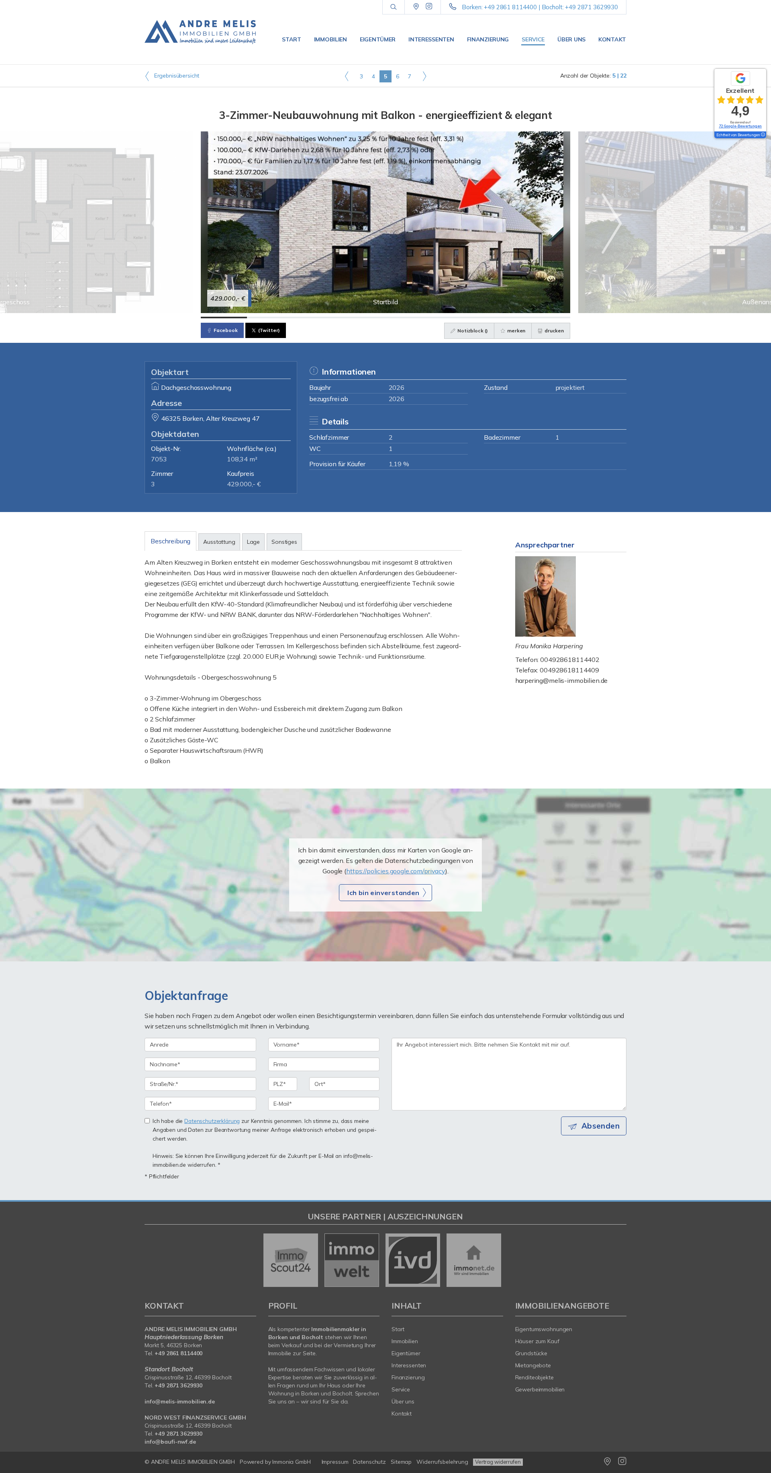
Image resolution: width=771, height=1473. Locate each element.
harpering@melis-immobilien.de (561, 680)
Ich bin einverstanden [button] (383, 893)
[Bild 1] (224, 317)
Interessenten (431, 39)
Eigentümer (378, 39)
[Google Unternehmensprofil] (416, 7)
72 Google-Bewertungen (740, 126)
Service (533, 39)
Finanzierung (488, 39)
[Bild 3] (316, 317)
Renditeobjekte (534, 1377)
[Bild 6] (455, 317)
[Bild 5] (409, 317)
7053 (159, 459)
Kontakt (612, 39)
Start (291, 39)
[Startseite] (200, 32)
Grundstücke (531, 1353)
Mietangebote (533, 1365)
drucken (553, 331)
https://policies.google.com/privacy (395, 871)
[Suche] (393, 7)
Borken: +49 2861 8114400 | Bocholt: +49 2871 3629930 (540, 7)
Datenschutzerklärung (212, 1120)
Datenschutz (369, 1461)
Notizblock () (472, 331)
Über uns (571, 39)
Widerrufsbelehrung (442, 1461)
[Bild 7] (501, 317)
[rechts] (424, 76)
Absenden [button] (600, 1126)
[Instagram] (429, 7)
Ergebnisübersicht (176, 75)
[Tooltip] (762, 135)
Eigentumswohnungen (544, 1329)
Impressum (335, 1461)
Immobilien (330, 39)
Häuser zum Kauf (537, 1341)
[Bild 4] (362, 317)
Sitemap (401, 1461)
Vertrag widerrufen (498, 1462)
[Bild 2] (270, 317)
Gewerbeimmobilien (540, 1389)
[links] (346, 76)
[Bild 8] (547, 317)
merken (515, 331)
